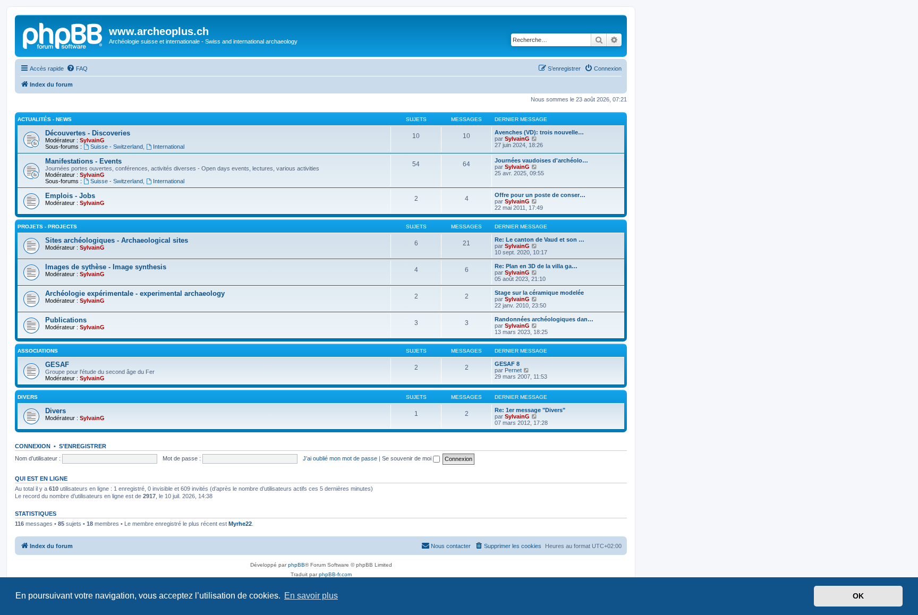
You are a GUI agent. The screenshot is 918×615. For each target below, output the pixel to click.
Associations (38, 351)
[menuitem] (77, 68)
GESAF (57, 365)
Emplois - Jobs (70, 196)
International (168, 146)
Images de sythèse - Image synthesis (105, 267)
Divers (28, 397)
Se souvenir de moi (407, 458)
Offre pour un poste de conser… (540, 195)
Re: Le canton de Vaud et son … (539, 239)
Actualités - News (45, 119)
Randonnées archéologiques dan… (544, 319)
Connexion (32, 446)
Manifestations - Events (83, 161)
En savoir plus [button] (311, 595)
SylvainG (92, 140)
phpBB (296, 565)
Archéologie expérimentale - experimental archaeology (135, 293)
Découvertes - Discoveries (87, 133)
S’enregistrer (82, 446)
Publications (66, 320)
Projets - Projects (47, 226)
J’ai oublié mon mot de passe (340, 458)
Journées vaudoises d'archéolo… (541, 160)
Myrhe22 (240, 523)
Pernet (513, 370)
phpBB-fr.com (335, 574)
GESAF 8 (507, 364)
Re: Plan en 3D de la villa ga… (536, 266)
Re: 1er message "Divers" (530, 410)
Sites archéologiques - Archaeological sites (116, 240)
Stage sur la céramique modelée (539, 292)
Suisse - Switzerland (116, 146)
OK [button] (858, 596)
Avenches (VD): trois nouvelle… (539, 132)
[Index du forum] (63, 35)
